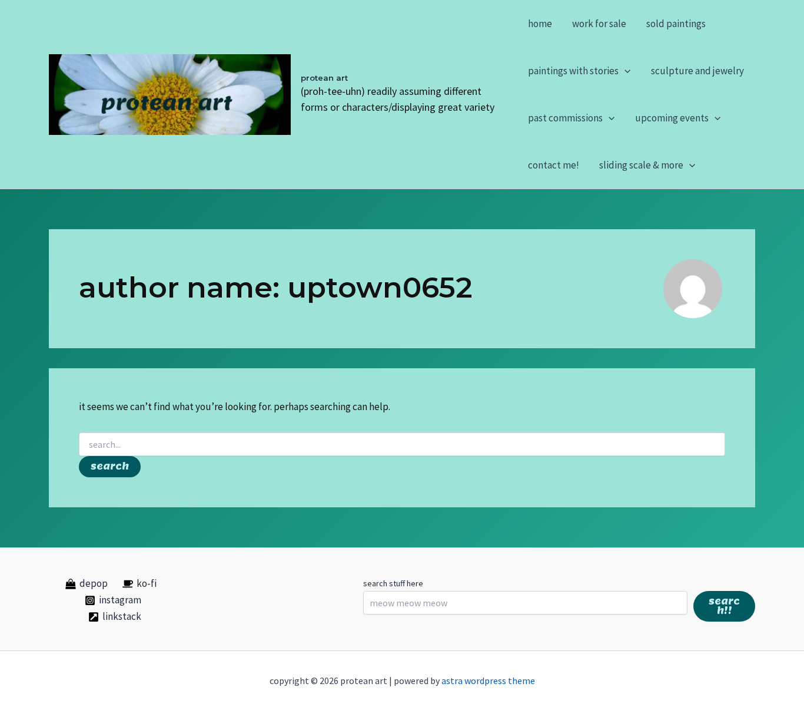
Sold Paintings (676, 23)
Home (540, 23)
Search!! (724, 606)
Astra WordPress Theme (488, 680)
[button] (624, 70)
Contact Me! (553, 164)
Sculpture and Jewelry (697, 70)
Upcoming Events (672, 117)
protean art (324, 77)
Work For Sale (599, 23)
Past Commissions (565, 117)
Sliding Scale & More (641, 164)
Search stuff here (393, 583)
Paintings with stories (573, 70)
